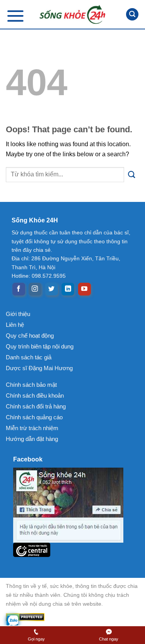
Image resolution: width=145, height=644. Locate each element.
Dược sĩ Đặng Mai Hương (39, 368)
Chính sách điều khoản (35, 395)
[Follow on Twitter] (51, 289)
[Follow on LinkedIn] (67, 289)
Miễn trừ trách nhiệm (32, 428)
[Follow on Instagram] (35, 289)
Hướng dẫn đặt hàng (32, 439)
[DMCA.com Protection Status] (72, 617)
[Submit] (131, 174)
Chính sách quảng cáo (34, 417)
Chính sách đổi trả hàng (36, 406)
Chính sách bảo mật (31, 384)
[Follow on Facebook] (18, 289)
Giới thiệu (18, 314)
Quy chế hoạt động (30, 335)
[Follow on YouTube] (84, 289)
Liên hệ (15, 324)
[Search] (132, 14)
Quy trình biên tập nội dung (39, 346)
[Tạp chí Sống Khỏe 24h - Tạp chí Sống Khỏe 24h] (72, 14)
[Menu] (15, 15)
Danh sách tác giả (28, 357)
